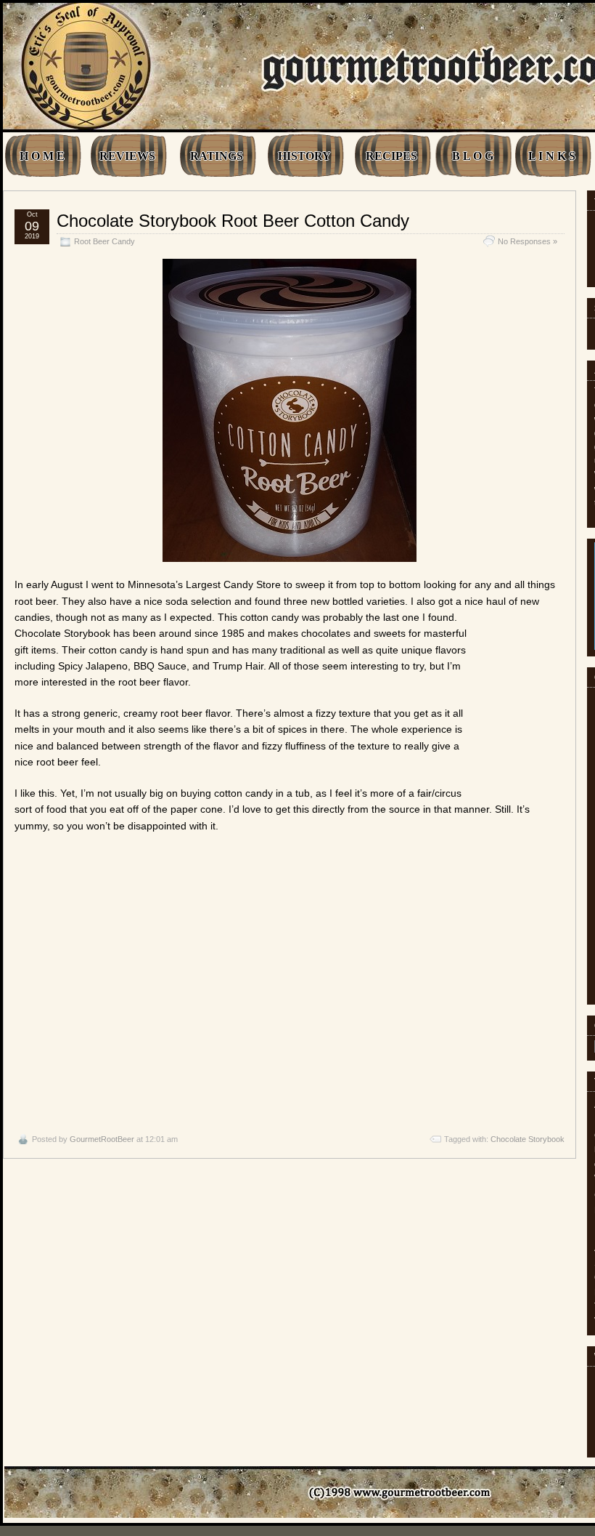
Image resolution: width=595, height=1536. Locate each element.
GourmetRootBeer (102, 1139)
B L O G (472, 156)
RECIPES (391, 156)
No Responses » (527, 241)
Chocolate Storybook (528, 1139)
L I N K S (551, 156)
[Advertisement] (290, 983)
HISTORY (304, 156)
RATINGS (216, 156)
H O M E (42, 156)
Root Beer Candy (104, 241)
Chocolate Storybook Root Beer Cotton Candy (233, 220)
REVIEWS (127, 156)
